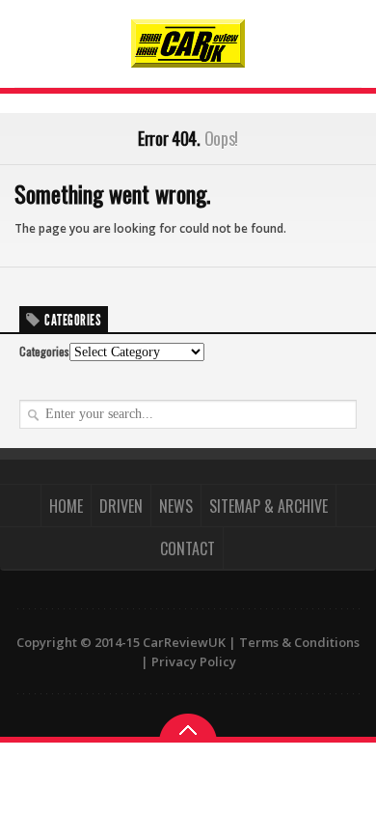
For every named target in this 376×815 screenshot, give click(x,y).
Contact (187, 548)
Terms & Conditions (299, 642)
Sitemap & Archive (268, 506)
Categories (44, 351)
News (176, 506)
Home (66, 506)
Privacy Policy (193, 661)
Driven (121, 506)
